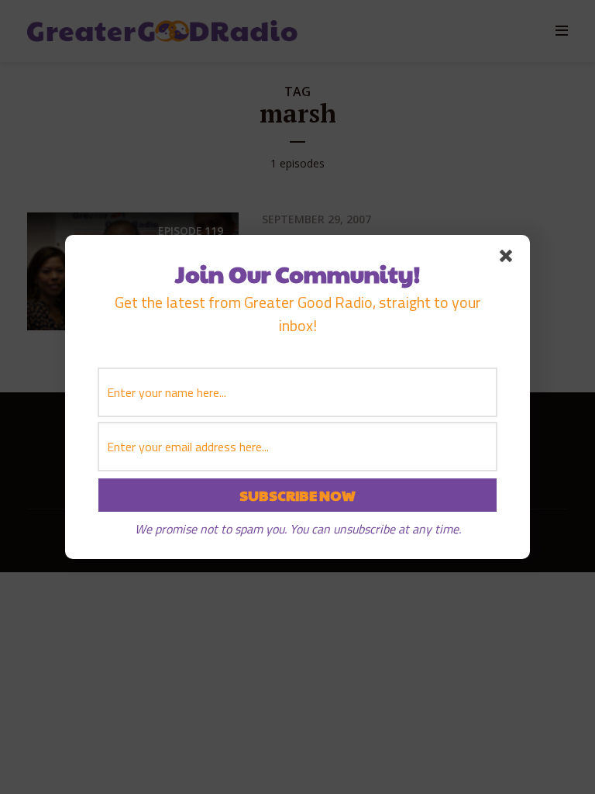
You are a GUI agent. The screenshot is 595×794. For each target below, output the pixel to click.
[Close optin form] (509, 259)
